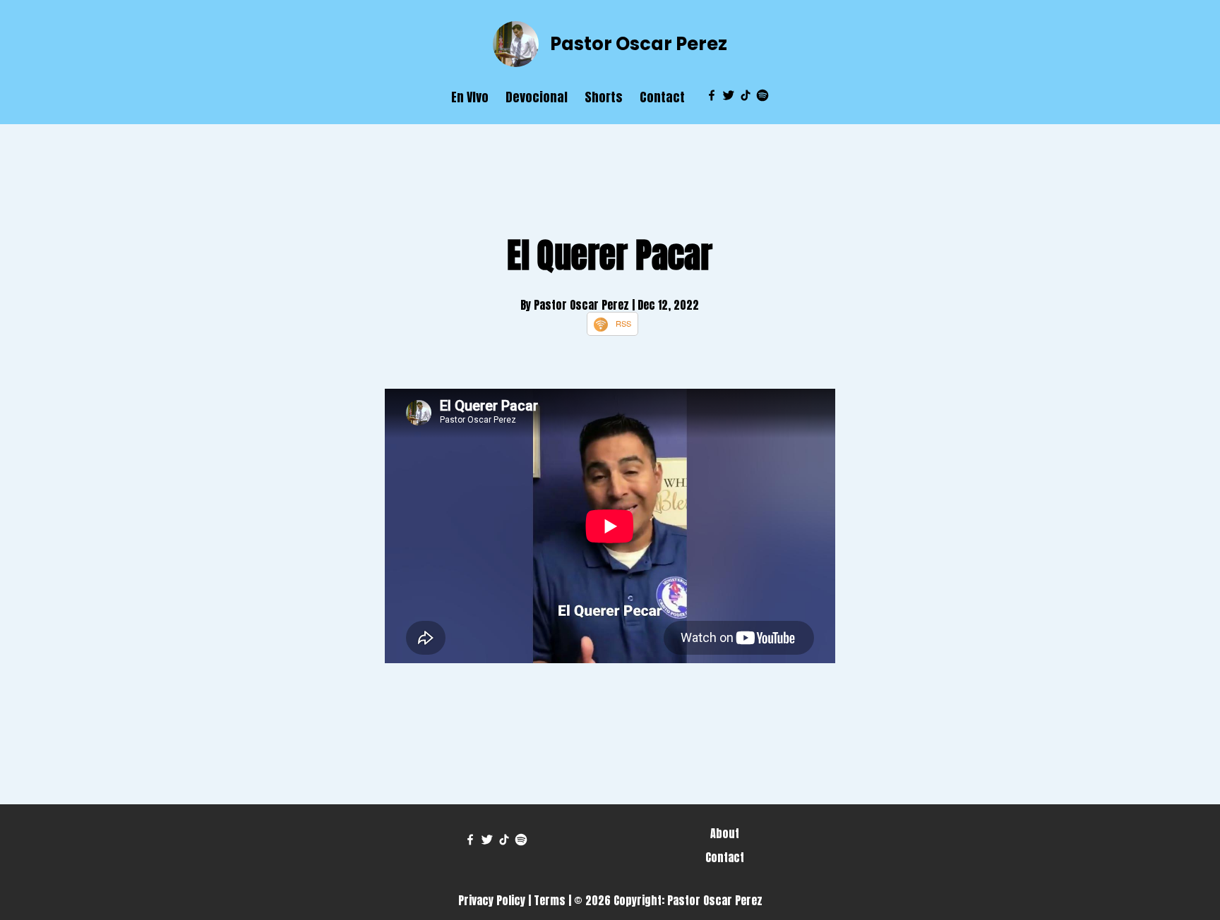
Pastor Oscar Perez (638, 43)
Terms (550, 900)
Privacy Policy (491, 900)
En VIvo (470, 97)
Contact (662, 97)
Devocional (537, 97)
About (724, 833)
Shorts (604, 97)
